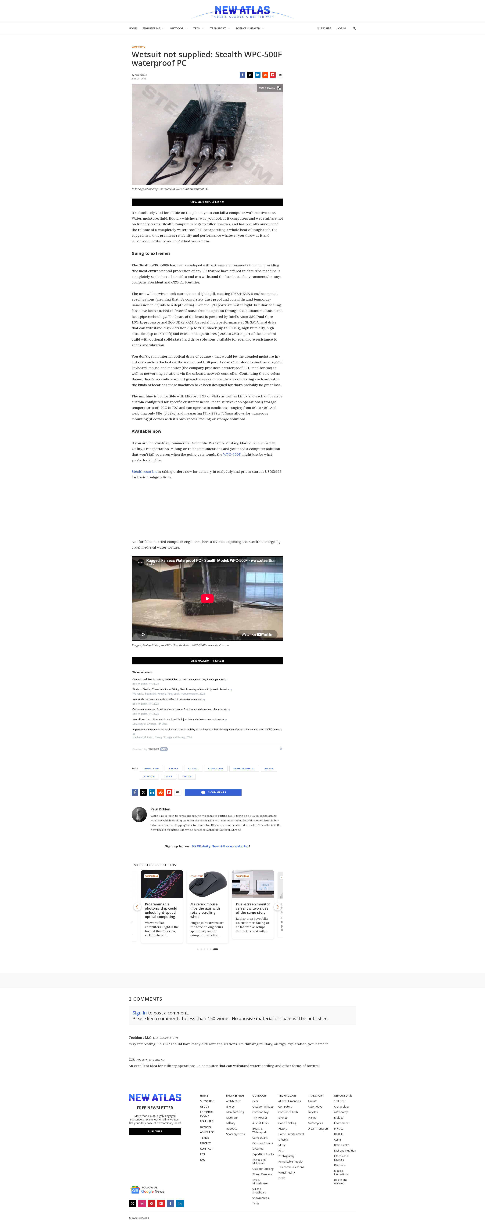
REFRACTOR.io (343, 1095)
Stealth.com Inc (144, 471)
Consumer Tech (288, 1112)
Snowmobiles (260, 1198)
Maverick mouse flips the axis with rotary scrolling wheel (159, 910)
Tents (255, 1203)
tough (187, 776)
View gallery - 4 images (208, 202)
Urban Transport (318, 1128)
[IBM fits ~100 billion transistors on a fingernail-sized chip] (253, 884)
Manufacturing (235, 1112)
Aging (337, 1139)
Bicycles (313, 1112)
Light (168, 776)
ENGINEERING (151, 28)
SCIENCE (339, 1101)
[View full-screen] (279, 88)
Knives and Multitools (259, 1161)
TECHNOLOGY (287, 1095)
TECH (196, 28)
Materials (232, 1117)
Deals (281, 1178)
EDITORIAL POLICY (207, 1113)
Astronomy (341, 1112)
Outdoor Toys (261, 1112)
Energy (230, 1106)
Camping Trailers (262, 1143)
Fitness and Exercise (341, 1157)
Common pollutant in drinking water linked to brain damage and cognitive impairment (178, 679)
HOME (133, 28)
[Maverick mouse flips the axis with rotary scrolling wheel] (162, 884)
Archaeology (341, 1106)
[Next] (277, 907)
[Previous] (137, 907)
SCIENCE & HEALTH (248, 28)
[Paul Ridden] (139, 814)
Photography (286, 1156)
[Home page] (242, 11)
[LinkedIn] (257, 75)
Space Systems (235, 1134)
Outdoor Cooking (263, 1169)
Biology (338, 1117)
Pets (281, 1150)
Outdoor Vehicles (262, 1106)
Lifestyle (283, 1139)
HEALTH (339, 1134)
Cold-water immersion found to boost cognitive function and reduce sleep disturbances (179, 709)
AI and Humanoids (289, 1101)
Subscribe (155, 1131)
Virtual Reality (286, 1172)
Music (282, 1145)
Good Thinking (287, 1123)
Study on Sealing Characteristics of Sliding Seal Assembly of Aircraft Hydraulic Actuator (180, 689)
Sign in (140, 1013)
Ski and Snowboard (259, 1190)
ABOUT (204, 1106)
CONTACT (206, 1148)
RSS (202, 1154)
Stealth (149, 776)
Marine (312, 1117)
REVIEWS (205, 1126)
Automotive (315, 1106)
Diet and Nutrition (345, 1150)
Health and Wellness (340, 1181)
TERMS (204, 1137)
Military (230, 1123)
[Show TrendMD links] (280, 748)
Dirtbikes (257, 1148)
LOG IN (341, 28)
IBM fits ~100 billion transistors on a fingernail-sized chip (252, 908)
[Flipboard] (273, 75)
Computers (216, 768)
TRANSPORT (218, 28)
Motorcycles (315, 1123)
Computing (138, 47)
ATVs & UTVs (260, 1123)
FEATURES (206, 1121)
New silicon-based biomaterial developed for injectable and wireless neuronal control (178, 719)
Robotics (231, 1128)
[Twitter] (250, 75)
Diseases (339, 1165)
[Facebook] (242, 75)
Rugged (193, 768)
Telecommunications (291, 1167)
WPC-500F (232, 454)
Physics (338, 1128)
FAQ (202, 1159)
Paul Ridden (160, 809)
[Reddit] (265, 75)
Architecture (233, 1101)
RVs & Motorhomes (260, 1181)
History (282, 1128)
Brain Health (341, 1145)
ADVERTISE (207, 1132)
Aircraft (312, 1101)
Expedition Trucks (263, 1154)
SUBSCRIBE (324, 28)
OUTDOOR (177, 28)
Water (269, 768)
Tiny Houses (260, 1117)
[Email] (280, 75)
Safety (173, 768)
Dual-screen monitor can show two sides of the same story (207, 908)
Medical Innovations (341, 1172)
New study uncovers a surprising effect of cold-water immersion (167, 699)
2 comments (217, 792)
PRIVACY (205, 1143)
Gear (255, 1101)
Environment (342, 1123)
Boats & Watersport (259, 1130)
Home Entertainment (291, 1134)
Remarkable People (290, 1161)
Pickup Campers (262, 1174)
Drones (282, 1117)
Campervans (260, 1137)
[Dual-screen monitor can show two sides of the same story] (207, 884)
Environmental (244, 768)
